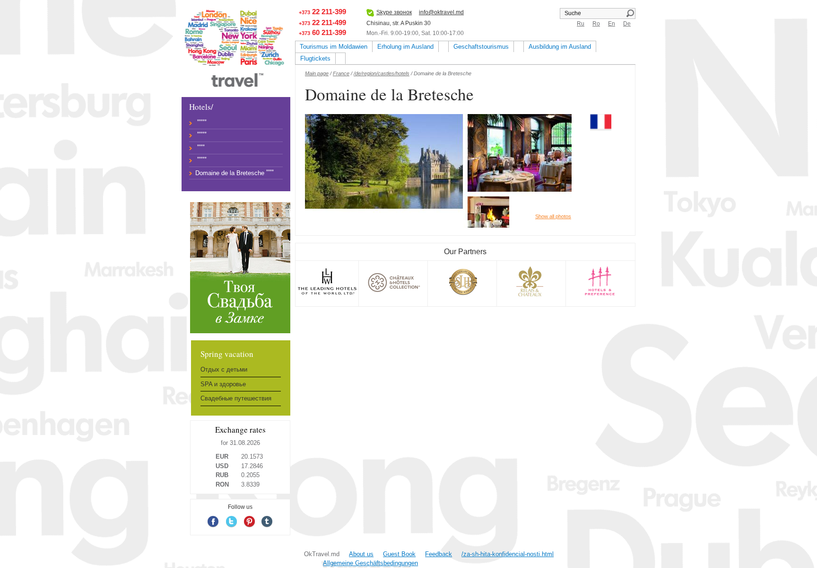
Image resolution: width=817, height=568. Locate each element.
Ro (596, 23)
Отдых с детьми (223, 369)
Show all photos (553, 216)
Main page (317, 73)
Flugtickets (315, 58)
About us (361, 554)
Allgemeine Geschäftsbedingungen (370, 563)
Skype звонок (394, 12)
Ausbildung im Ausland (560, 46)
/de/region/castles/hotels (381, 73)
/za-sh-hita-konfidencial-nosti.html (507, 554)
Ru (580, 23)
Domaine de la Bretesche (229, 173)
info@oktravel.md (441, 12)
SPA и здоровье (223, 384)
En (611, 23)
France (341, 73)
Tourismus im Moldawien (333, 46)
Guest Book (399, 554)
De (627, 23)
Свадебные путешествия (235, 398)
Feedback (438, 554)
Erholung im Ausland (405, 46)
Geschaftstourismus (481, 46)
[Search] (630, 13)
